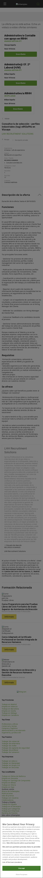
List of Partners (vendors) (12, 862)
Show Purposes (21, 874)
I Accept (21, 868)
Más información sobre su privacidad (21, 843)
